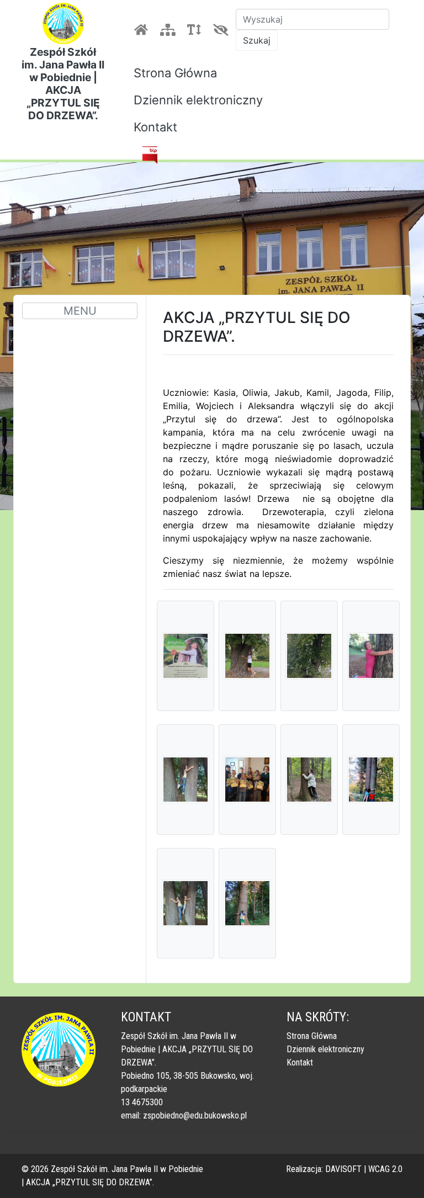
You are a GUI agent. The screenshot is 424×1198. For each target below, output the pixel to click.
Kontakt (155, 127)
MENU (80, 310)
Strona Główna (175, 73)
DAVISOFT (343, 1169)
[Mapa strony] (169, 29)
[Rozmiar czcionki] (196, 29)
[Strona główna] (143, 29)
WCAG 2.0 (385, 1169)
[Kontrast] (222, 29)
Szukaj (257, 40)
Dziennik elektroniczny (198, 100)
